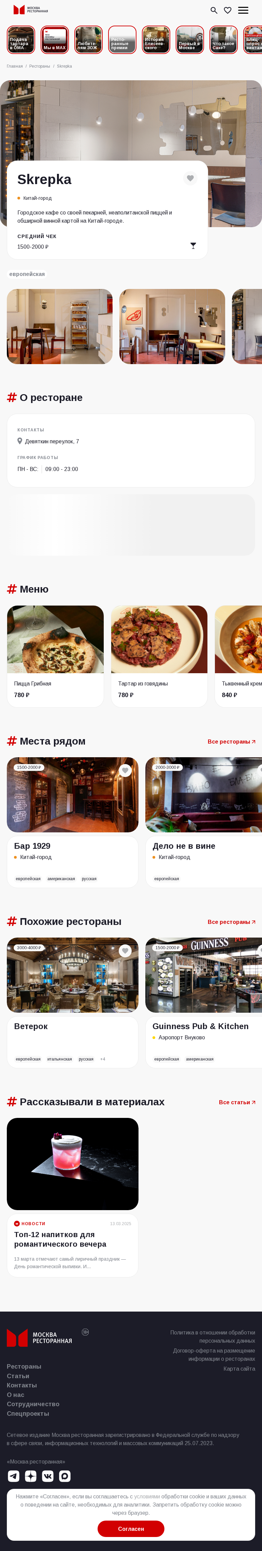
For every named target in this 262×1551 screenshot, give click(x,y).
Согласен (131, 1529)
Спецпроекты (28, 1413)
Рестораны (24, 1366)
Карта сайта (239, 1369)
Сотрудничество (33, 1404)
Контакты (22, 1385)
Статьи (18, 1376)
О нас (15, 1394)
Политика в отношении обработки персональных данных (212, 1337)
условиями (147, 1496)
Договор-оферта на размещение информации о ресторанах (214, 1355)
